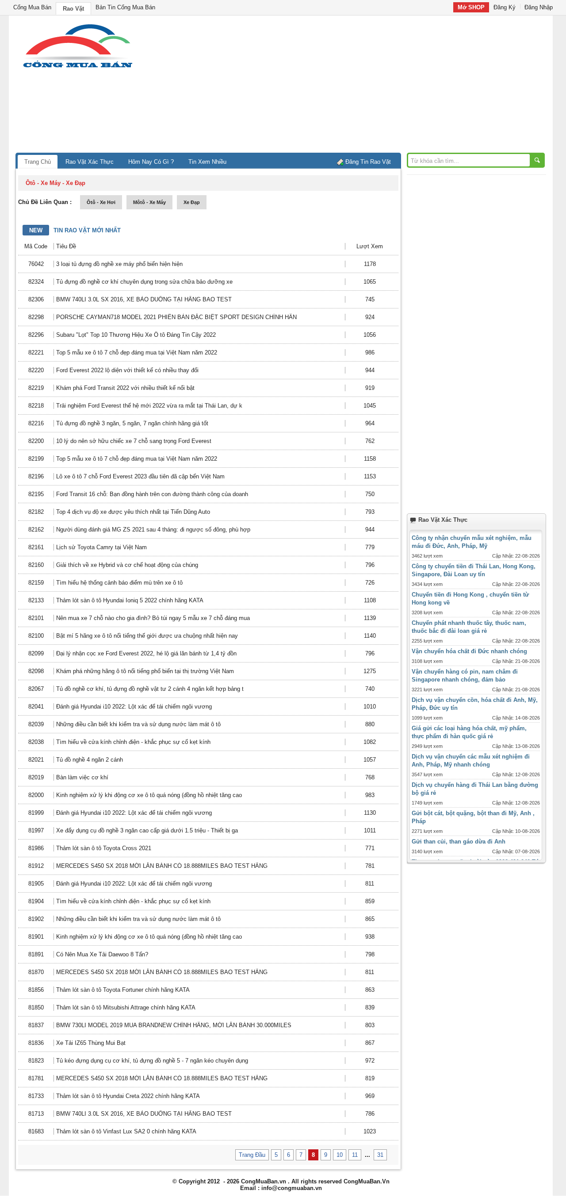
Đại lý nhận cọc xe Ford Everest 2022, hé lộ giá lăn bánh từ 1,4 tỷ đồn (146, 653)
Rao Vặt (73, 8)
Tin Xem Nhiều (207, 161)
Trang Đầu (252, 1155)
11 (355, 1155)
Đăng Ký (504, 7)
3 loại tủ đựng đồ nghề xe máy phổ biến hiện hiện (119, 264)
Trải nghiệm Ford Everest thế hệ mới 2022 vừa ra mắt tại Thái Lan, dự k (149, 405)
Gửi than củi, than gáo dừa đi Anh (458, 841)
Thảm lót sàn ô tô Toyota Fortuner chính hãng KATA (123, 989)
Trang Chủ (37, 161)
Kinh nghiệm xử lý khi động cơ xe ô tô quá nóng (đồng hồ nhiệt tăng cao (149, 795)
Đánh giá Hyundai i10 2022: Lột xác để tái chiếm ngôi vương (134, 706)
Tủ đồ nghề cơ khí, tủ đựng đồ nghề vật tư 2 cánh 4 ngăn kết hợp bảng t (150, 689)
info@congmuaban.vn (291, 1188)
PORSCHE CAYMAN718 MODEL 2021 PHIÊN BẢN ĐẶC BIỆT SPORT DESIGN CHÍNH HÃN (176, 317)
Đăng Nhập (538, 7)
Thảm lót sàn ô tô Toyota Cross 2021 (103, 848)
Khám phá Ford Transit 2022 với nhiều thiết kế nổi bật (125, 388)
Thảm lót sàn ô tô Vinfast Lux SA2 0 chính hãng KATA (126, 1131)
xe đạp (192, 202)
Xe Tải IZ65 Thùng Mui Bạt (91, 1043)
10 (340, 1155)
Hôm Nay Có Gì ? (151, 161)
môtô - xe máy (149, 202)
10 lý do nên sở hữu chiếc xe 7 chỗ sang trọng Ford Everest (133, 441)
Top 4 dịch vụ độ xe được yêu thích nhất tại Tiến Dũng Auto (133, 511)
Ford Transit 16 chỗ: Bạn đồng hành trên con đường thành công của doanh (152, 494)
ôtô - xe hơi (101, 202)
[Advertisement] (358, 86)
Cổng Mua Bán (32, 7)
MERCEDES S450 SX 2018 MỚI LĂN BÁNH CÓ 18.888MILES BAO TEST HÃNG (162, 866)
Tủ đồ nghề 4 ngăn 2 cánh (89, 759)
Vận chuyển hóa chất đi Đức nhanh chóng (469, 651)
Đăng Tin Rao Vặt (368, 161)
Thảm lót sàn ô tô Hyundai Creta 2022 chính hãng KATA (128, 1096)
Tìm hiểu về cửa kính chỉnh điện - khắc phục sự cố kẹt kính (133, 742)
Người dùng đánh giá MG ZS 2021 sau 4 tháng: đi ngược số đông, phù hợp (153, 529)
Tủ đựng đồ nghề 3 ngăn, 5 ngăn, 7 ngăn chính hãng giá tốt (132, 423)
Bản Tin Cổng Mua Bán (125, 7)
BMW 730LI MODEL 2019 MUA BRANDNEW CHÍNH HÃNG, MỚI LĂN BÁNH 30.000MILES (173, 1025)
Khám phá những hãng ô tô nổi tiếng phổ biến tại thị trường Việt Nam (145, 671)
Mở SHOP (471, 7)
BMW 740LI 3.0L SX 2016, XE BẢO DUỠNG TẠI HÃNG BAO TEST (144, 299)
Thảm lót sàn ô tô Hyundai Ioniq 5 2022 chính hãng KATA (129, 600)
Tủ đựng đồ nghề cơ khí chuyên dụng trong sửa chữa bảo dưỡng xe (144, 281)
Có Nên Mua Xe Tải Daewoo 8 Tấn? (102, 954)
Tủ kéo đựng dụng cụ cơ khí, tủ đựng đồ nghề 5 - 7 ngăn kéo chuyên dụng (152, 1060)
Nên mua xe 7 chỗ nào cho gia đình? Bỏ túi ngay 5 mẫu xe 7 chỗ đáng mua (153, 618)
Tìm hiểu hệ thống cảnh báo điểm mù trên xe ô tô (119, 582)
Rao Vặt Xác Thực (89, 161)
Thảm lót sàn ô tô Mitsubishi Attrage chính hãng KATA (125, 1007)
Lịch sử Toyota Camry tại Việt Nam (101, 547)
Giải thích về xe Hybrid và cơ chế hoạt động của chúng (127, 565)
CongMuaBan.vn (263, 1181)
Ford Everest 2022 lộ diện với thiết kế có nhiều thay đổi (127, 370)
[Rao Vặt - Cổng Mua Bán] (77, 67)
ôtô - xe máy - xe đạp (55, 183)
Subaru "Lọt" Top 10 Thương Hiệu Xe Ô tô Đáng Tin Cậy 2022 (136, 334)
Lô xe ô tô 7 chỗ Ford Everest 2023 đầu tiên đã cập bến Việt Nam (140, 476)
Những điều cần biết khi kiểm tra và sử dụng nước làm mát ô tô (138, 724)
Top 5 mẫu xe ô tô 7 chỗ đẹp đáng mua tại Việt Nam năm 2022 (136, 352)
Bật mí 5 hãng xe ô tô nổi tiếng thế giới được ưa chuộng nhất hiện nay (147, 635)
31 (380, 1155)
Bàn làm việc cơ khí (82, 777)
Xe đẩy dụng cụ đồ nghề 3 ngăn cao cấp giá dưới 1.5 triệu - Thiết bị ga (147, 830)
